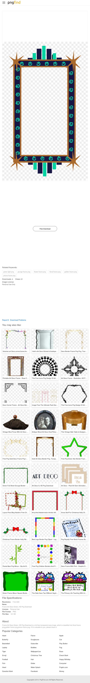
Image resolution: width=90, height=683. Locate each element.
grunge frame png (24, 272)
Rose (61, 651)
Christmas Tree (36, 655)
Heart (4, 635)
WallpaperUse (36, 651)
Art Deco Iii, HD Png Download (42, 486)
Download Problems (18, 320)
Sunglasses (35, 639)
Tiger (4, 651)
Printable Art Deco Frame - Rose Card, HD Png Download (23, 378)
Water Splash (35, 667)
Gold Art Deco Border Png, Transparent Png (47, 459)
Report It (5, 320)
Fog (60, 647)
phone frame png (9, 275)
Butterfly (5, 639)
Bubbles (34, 647)
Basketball (6, 643)
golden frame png (70, 272)
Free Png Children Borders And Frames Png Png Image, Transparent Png (57, 566)
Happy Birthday (64, 659)
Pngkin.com (63, 667)
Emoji (4, 655)
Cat (60, 639)
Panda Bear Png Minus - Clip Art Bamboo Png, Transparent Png (25, 566)
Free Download (45, 229)
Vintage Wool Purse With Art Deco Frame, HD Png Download (24, 432)
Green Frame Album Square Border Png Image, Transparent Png (25, 593)
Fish (3, 663)
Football (5, 659)
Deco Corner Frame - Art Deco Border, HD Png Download (23, 405)
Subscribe (34, 643)
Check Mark (63, 655)
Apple (61, 635)
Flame (33, 635)
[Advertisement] (45, 26)
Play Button (63, 643)
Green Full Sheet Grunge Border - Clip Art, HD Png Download (24, 486)
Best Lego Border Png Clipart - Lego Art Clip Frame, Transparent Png (56, 539)
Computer (62, 663)
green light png (8, 272)
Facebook (34, 671)
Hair (32, 659)
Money (61, 671)
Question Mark (7, 671)
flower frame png (40, 272)
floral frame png (55, 272)
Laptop (4, 647)
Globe (33, 663)
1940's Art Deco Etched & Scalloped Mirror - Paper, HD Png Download (56, 351)
